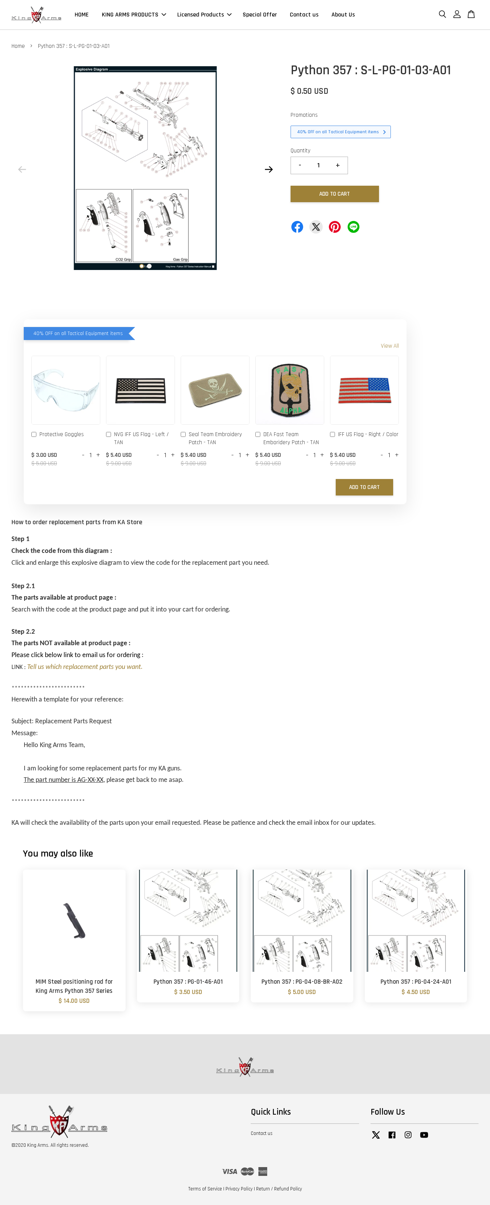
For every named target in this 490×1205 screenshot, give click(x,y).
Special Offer (260, 15)
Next (268, 169)
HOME (82, 15)
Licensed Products (200, 15)
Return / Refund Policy (279, 1189)
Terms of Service (205, 1189)
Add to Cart (364, 487)
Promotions (304, 115)
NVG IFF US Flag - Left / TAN (141, 438)
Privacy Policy (239, 1189)
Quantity (300, 150)
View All (390, 346)
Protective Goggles (61, 434)
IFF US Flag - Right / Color (368, 434)
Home (18, 46)
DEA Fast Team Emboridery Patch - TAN (291, 438)
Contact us (304, 15)
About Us (343, 15)
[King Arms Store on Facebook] (392, 1139)
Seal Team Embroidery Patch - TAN (215, 438)
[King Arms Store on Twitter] (376, 1139)
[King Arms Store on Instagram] (408, 1139)
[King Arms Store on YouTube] (424, 1139)
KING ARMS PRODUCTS (130, 15)
